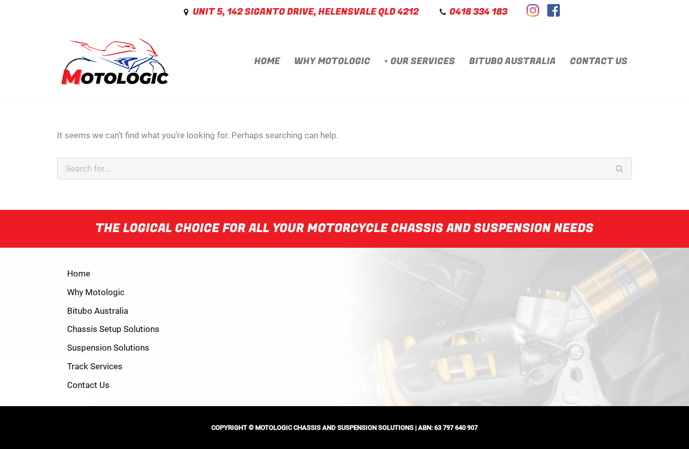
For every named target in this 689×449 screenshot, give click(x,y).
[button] (386, 61)
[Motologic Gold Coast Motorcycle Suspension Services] (115, 61)
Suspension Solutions (108, 348)
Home (267, 61)
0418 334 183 (478, 12)
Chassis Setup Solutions (113, 329)
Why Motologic (332, 61)
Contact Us (598, 61)
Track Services (95, 366)
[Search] (620, 168)
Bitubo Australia (512, 61)
